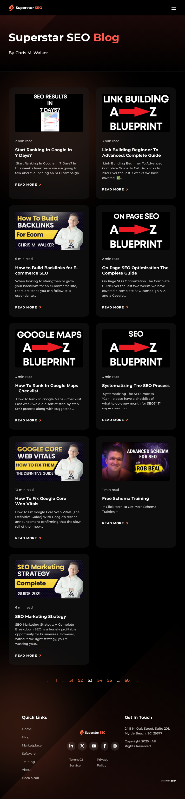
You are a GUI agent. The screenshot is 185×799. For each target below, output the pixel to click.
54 (99, 680)
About (27, 770)
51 (71, 680)
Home (27, 729)
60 (127, 680)
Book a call (30, 778)
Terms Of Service (76, 762)
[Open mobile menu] (174, 8)
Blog (25, 737)
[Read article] (49, 112)
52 (80, 680)
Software (29, 753)
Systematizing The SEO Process (136, 385)
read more (26, 184)
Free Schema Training (125, 498)
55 (109, 680)
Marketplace (32, 745)
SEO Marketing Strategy (40, 616)
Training (28, 762)
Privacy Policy (102, 762)
